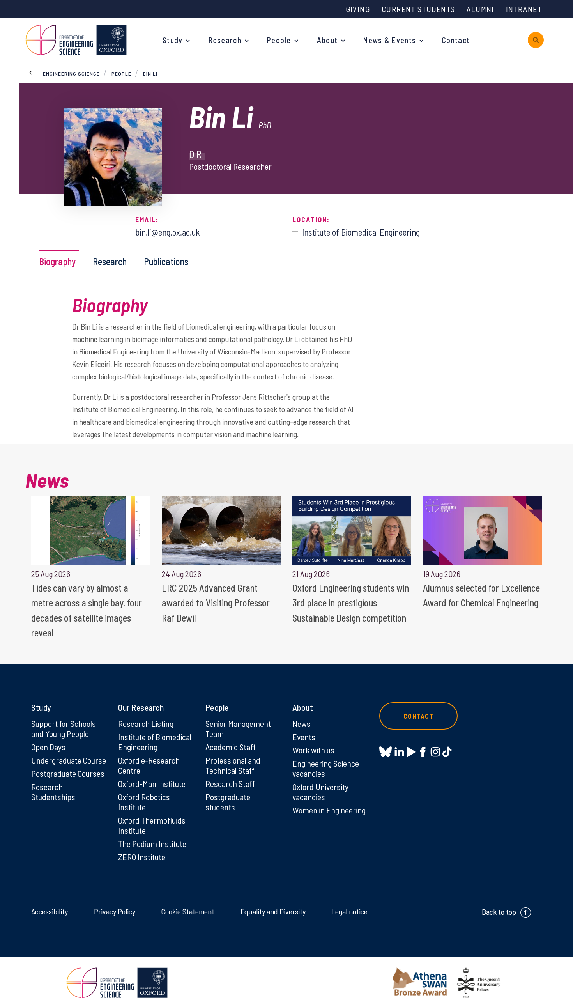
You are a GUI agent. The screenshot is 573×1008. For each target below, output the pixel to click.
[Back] (32, 71)
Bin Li (150, 73)
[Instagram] (435, 751)
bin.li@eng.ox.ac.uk (167, 232)
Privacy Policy (114, 911)
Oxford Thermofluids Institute (152, 825)
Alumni (480, 9)
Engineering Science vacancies (325, 768)
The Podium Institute (152, 843)
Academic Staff (230, 747)
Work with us (313, 750)
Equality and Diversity (273, 911)
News (301, 723)
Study (173, 40)
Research (225, 40)
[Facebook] (422, 751)
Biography (57, 261)
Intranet (524, 9)
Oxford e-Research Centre (149, 765)
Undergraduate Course (68, 760)
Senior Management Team (238, 728)
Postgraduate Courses (67, 773)
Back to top (499, 911)
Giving (358, 9)
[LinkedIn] (399, 751)
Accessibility (49, 911)
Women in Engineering (329, 810)
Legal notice (349, 911)
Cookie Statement (187, 911)
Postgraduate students (227, 802)
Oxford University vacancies (320, 791)
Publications (166, 261)
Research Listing (145, 723)
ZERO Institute (141, 857)
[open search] (536, 40)
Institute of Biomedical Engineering (154, 742)
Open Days (48, 747)
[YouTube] (411, 751)
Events (303, 737)
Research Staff (230, 783)
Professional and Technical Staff (232, 765)
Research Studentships (53, 791)
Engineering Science (71, 73)
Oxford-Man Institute (152, 783)
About (327, 40)
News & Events (389, 40)
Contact (456, 40)
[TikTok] (446, 751)
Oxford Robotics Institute (144, 802)
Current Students (418, 9)
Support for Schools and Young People (63, 728)
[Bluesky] (385, 752)
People (279, 40)
